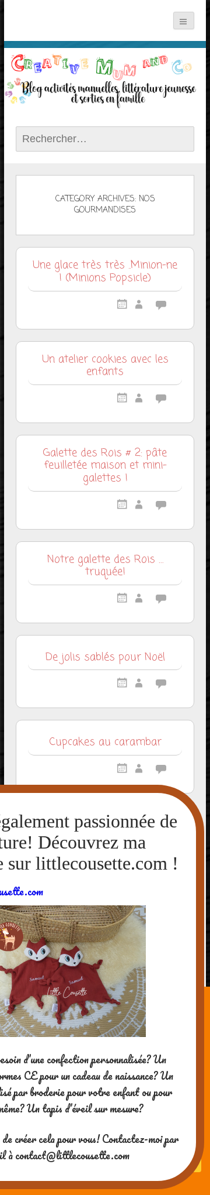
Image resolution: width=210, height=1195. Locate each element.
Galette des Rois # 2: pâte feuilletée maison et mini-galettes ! (105, 466)
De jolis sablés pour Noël (105, 658)
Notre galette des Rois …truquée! (105, 567)
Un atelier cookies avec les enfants (105, 366)
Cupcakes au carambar (105, 743)
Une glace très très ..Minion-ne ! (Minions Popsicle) (105, 272)
